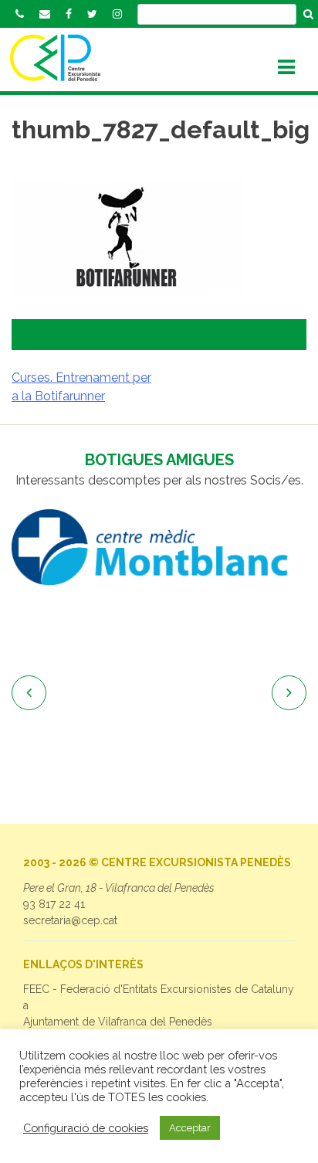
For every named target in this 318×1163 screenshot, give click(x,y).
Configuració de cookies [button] (85, 1127)
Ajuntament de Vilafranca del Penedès (117, 1021)
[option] (159, 548)
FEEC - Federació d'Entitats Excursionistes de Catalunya (158, 997)
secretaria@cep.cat (70, 920)
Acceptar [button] (190, 1128)
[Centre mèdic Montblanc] (159, 548)
